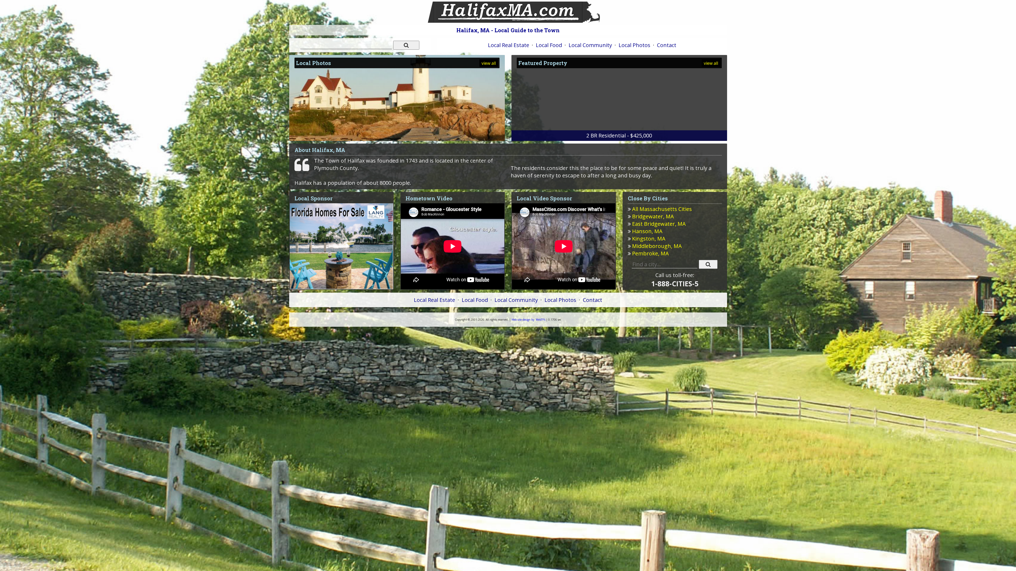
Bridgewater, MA (653, 216)
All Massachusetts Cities (662, 209)
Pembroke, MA (650, 253)
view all (489, 63)
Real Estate (508, 45)
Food (549, 45)
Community (590, 45)
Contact (666, 45)
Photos (634, 45)
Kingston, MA (648, 238)
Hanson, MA (647, 231)
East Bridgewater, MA (659, 223)
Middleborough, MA (657, 246)
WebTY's (528, 319)
